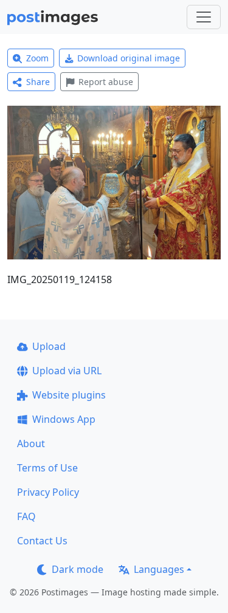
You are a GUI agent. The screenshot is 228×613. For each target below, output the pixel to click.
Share (38, 81)
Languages (159, 569)
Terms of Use (47, 467)
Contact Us (42, 540)
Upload (49, 346)
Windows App (63, 419)
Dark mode (77, 569)
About (31, 443)
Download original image (128, 58)
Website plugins (69, 395)
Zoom (37, 58)
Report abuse (105, 81)
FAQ (26, 516)
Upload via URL (67, 370)
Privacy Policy (48, 492)
